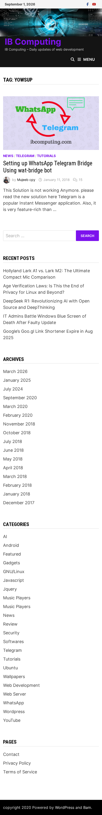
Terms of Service (20, 771)
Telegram (25, 156)
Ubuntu (10, 667)
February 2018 (17, 485)
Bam (87, 807)
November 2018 (19, 423)
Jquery (10, 589)
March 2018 (15, 476)
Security (11, 632)
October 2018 (17, 432)
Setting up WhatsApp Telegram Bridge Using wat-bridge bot (47, 167)
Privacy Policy (17, 763)
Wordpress (14, 711)
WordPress (64, 807)
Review (10, 624)
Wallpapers (14, 676)
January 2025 (17, 380)
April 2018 (13, 467)
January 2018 (16, 493)
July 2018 (12, 441)
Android (11, 545)
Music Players (16, 597)
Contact (11, 754)
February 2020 (17, 415)
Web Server (14, 694)
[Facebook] (88, 3)
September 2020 (20, 397)
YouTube (11, 720)
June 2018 (13, 450)
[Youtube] (94, 3)
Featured (12, 554)
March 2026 (15, 371)
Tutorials (46, 156)
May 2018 (13, 458)
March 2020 (15, 406)
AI (5, 536)
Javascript (13, 580)
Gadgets (11, 562)
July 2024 (13, 388)
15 (81, 180)
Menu (89, 59)
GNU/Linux (13, 571)
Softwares (13, 641)
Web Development (21, 685)
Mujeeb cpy (26, 180)
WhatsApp (13, 702)
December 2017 (18, 502)
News (8, 156)
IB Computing (33, 41)
